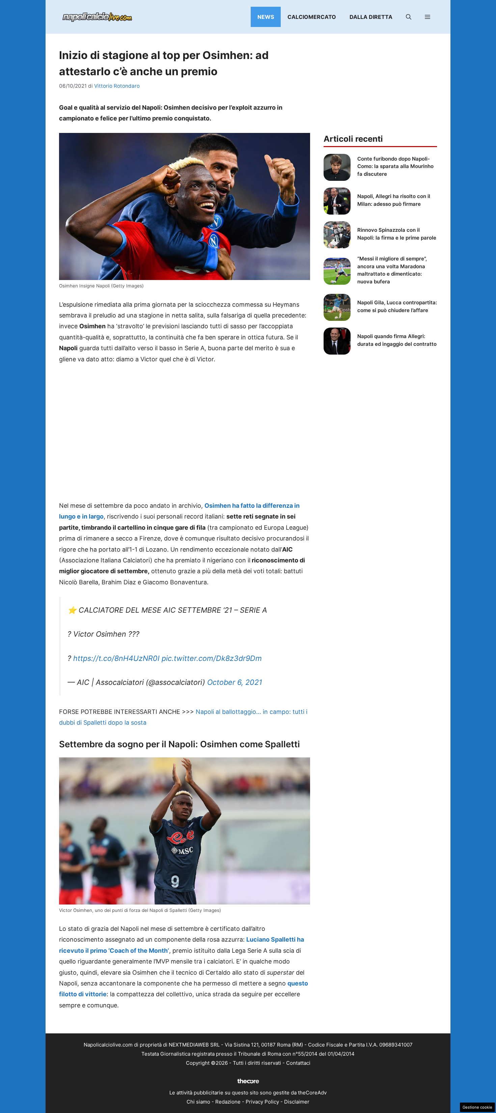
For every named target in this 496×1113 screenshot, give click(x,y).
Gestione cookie (477, 1107)
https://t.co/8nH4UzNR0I (116, 658)
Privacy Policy (262, 1101)
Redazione (228, 1101)
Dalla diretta (371, 16)
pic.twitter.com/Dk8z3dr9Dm (212, 658)
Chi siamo (198, 1101)
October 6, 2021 (234, 682)
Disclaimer (296, 1101)
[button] (408, 17)
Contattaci (298, 1063)
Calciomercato (311, 16)
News (265, 16)
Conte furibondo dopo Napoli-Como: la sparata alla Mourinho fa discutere (395, 166)
